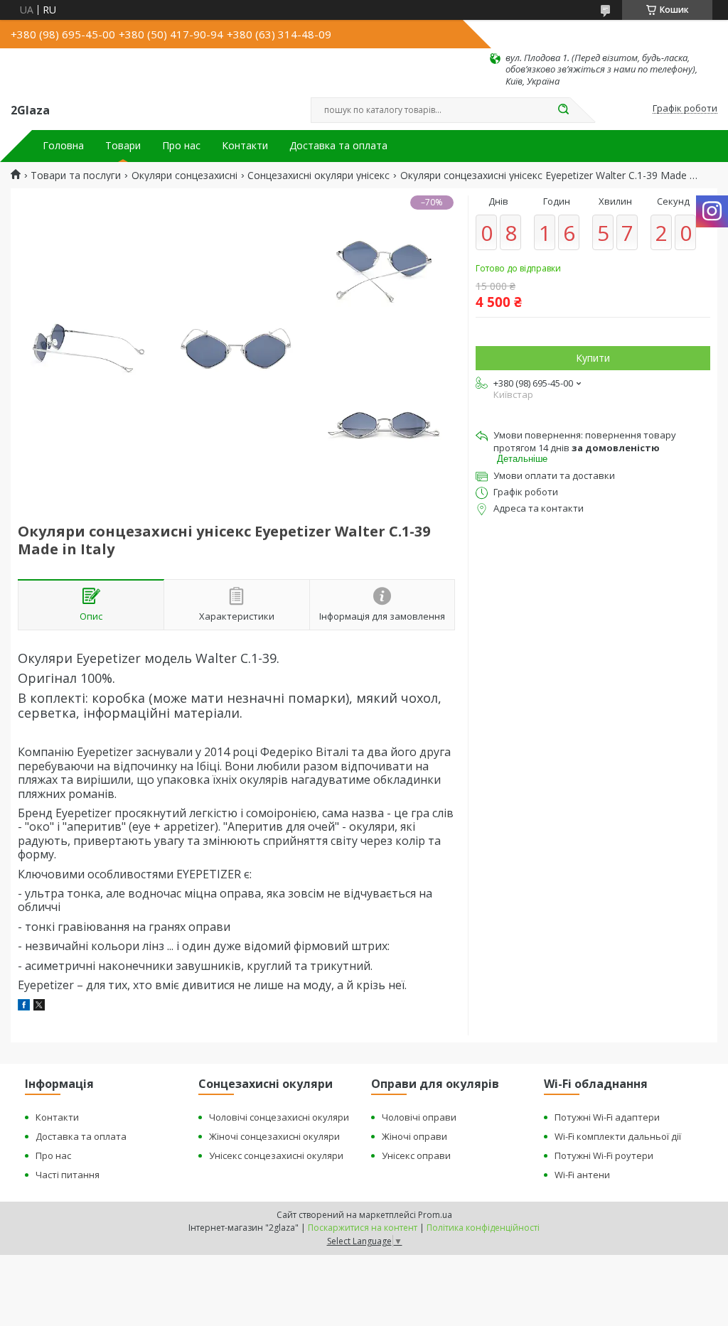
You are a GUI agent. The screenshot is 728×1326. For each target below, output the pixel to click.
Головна (63, 146)
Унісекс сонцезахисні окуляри (276, 1155)
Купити (593, 358)
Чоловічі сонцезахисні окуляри (279, 1117)
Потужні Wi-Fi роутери (604, 1155)
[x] (39, 1006)
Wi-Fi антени (582, 1174)
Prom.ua (435, 1215)
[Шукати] (563, 110)
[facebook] (24, 1006)
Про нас (181, 146)
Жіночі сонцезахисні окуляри (274, 1136)
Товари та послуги (76, 175)
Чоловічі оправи (419, 1117)
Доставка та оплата (338, 146)
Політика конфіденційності (483, 1228)
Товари (123, 146)
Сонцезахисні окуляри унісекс (318, 175)
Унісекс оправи (416, 1155)
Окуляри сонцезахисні (184, 175)
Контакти (245, 146)
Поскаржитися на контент (362, 1228)
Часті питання (68, 1174)
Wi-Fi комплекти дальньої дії (618, 1136)
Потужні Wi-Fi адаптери (607, 1117)
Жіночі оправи (414, 1136)
